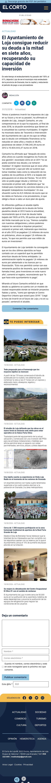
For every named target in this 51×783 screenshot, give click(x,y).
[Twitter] (30, 698)
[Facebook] (24, 698)
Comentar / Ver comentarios (25, 308)
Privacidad (28, 764)
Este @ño (7, 684)
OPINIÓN (12, 738)
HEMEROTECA (27, 738)
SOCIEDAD (40, 712)
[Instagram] (42, 698)
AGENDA (41, 738)
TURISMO (41, 718)
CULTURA (21, 725)
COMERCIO (20, 718)
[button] (23, 778)
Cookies (18, 764)
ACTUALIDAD (19, 712)
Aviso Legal (7, 764)
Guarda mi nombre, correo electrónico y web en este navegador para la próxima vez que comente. (26, 667)
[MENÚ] (46, 7)
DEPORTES (40, 725)
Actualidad (9, 31)
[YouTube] (36, 698)
